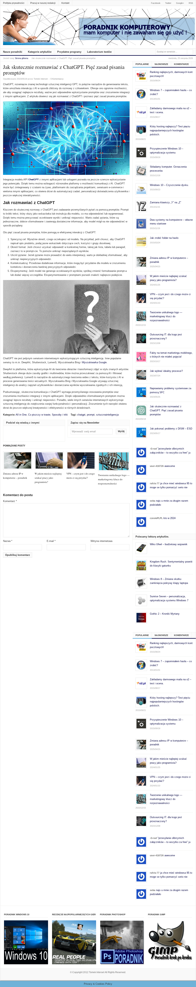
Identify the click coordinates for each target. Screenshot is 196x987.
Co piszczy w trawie (39, 414)
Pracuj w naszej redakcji (43, 3)
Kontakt (65, 3)
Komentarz (10, 501)
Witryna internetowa (101, 541)
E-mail (51, 541)
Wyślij (121, 431)
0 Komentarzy (57, 79)
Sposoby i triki (60, 414)
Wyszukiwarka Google (94, 362)
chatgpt (81, 414)
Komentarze (181, 64)
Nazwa (7, 541)
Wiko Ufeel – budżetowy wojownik (168, 544)
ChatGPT (33, 179)
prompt (91, 414)
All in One (21, 414)
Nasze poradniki (12, 51)
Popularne (142, 64)
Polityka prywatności (13, 3)
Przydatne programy (69, 51)
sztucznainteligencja (107, 414)
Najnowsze (161, 64)
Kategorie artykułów (39, 51)
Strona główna (21, 58)
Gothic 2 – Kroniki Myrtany (165, 613)
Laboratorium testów (99, 51)
